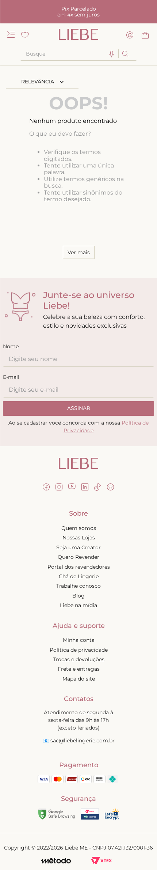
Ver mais (79, 252)
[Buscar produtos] (124, 53)
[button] (111, 54)
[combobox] (78, 54)
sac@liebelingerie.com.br (82, 740)
